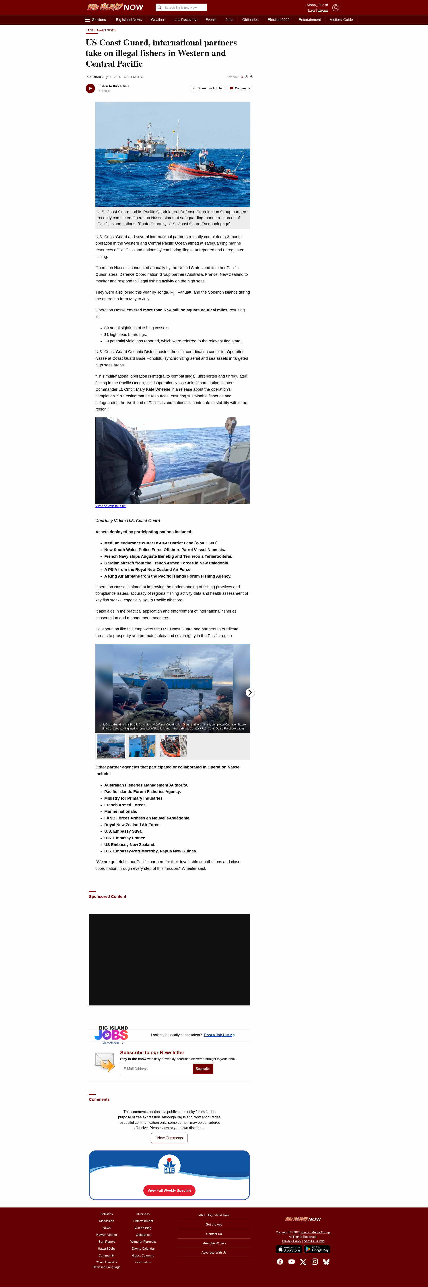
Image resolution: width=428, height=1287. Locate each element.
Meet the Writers (214, 1243)
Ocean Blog (143, 1228)
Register (323, 10)
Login (311, 10)
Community (107, 1255)
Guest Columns (143, 1255)
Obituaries (250, 20)
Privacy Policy (291, 1241)
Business (143, 1214)
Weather (157, 20)
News (107, 1228)
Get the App (214, 1224)
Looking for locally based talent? (193, 1035)
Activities (107, 1214)
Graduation (143, 1262)
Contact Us (214, 1234)
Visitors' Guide (341, 20)
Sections (99, 20)
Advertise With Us (214, 1252)
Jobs (229, 20)
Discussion (106, 1221)
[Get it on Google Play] (317, 1249)
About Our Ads (314, 1241)
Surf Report (107, 1241)
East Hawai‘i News (101, 30)
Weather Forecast (143, 1241)
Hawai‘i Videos (106, 1234)
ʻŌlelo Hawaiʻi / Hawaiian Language (107, 1264)
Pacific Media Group (315, 1232)
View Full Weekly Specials (169, 1190)
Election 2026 (279, 20)
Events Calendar (143, 1248)
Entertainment (310, 20)
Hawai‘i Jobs (106, 1248)
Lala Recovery (184, 20)
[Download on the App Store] (289, 1249)
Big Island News (129, 20)
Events (211, 20)
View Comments (170, 1138)
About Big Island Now (214, 1215)
